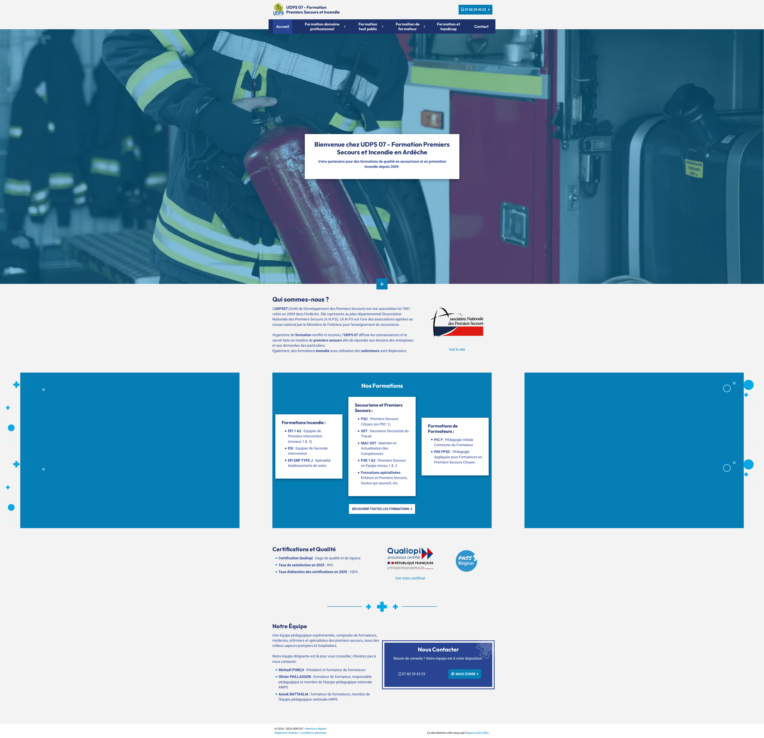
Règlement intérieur (286, 732)
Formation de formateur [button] (408, 26)
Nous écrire (466, 674)
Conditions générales (313, 732)
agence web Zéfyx (478, 732)
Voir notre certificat (410, 578)
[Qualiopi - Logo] (410, 558)
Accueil (282, 26)
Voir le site (457, 349)
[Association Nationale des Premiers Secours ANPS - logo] (457, 321)
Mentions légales (316, 728)
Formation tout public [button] (368, 26)
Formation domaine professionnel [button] (322, 26)
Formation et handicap (448, 26)
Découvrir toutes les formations (380, 509)
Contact (481, 26)
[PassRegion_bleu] (466, 561)
